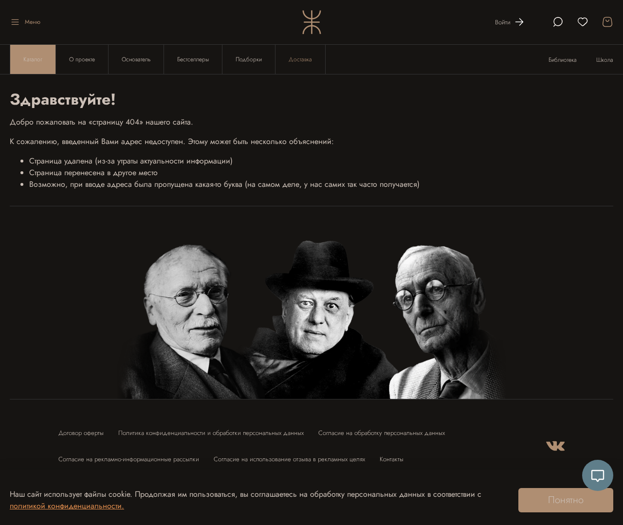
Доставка (300, 59)
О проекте (82, 59)
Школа (604, 59)
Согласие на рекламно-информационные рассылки (128, 459)
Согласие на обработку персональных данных (381, 432)
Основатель (136, 59)
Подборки (249, 59)
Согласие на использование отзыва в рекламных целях (289, 459)
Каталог (32, 59)
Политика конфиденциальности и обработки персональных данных (211, 432)
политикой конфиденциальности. (67, 505)
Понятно (566, 500)
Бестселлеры (193, 59)
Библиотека (563, 59)
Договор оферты (81, 432)
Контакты (391, 459)
